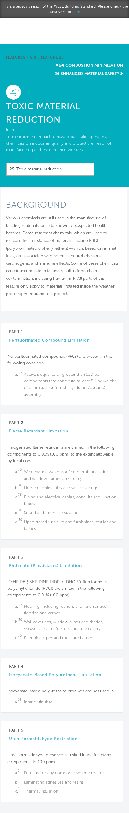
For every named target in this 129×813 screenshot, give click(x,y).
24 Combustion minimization (91, 65)
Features (15, 57)
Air (33, 57)
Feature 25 (52, 57)
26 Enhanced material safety (87, 73)
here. (77, 12)
